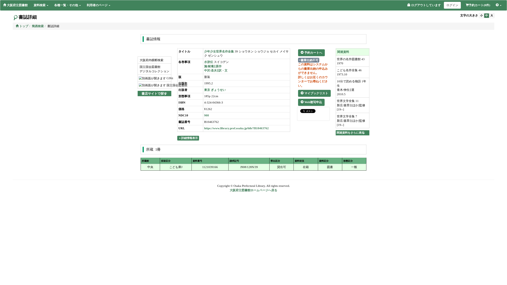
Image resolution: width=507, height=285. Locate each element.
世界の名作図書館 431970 (351, 61)
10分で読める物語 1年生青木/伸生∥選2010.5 (351, 88)
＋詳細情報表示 (188, 138)
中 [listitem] (486, 15)
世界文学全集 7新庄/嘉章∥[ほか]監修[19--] (351, 120)
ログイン (452, 5)
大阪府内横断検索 (151, 60)
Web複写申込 (313, 102)
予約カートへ (313, 52)
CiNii (168, 78)
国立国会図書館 (168, 85)
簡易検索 (38, 26)
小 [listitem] (481, 15)
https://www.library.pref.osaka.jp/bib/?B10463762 (236, 128)
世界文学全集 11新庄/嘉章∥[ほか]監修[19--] (351, 105)
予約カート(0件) (479, 5)
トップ (23, 26)
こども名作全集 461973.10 (349, 72)
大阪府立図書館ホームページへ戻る (253, 190)
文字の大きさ (469, 15)
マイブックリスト (316, 93)
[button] (41, 5)
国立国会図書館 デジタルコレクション (154, 69)
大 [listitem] (491, 15)
